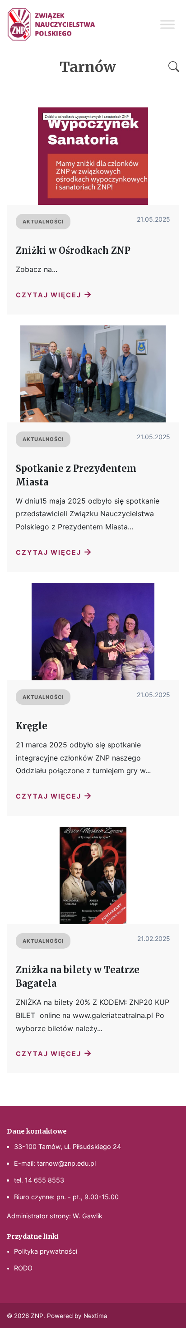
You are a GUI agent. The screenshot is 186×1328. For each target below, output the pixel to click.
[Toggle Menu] (167, 24)
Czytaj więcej (54, 294)
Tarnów (88, 67)
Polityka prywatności (45, 1251)
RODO (23, 1268)
